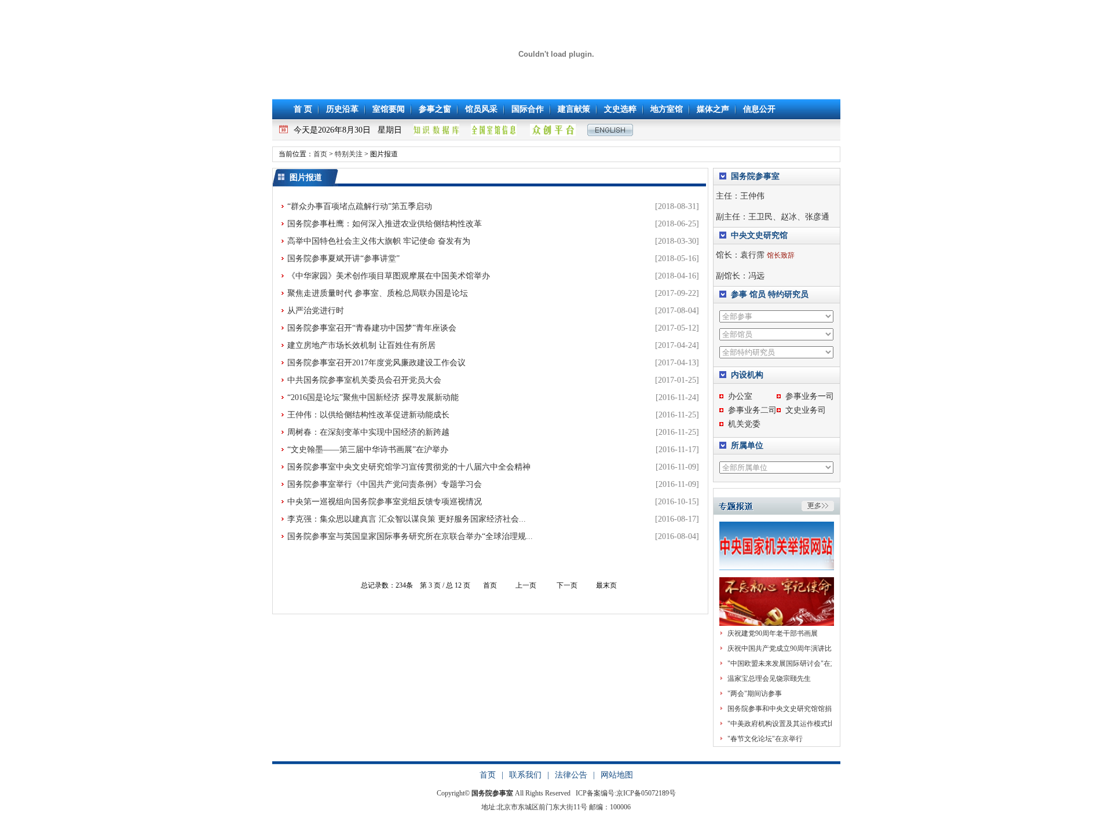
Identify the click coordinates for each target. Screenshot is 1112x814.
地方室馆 (666, 109)
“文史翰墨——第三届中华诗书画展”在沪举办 (367, 449)
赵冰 (789, 216)
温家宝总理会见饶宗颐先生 (769, 678)
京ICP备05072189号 (646, 793)
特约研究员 (788, 294)
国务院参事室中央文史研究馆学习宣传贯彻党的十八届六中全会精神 (409, 467)
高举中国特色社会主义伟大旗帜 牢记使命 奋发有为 (378, 241)
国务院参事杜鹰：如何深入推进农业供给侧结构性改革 (384, 223)
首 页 (303, 109)
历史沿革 (342, 109)
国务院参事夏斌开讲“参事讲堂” (343, 258)
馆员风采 (481, 109)
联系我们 (525, 775)
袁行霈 (752, 255)
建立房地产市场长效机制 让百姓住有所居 (361, 345)
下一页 (567, 585)
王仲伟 (752, 196)
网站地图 (617, 775)
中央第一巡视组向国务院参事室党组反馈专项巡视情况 (384, 501)
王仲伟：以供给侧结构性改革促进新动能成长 (368, 414)
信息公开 (759, 109)
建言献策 (574, 109)
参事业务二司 (752, 410)
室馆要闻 (388, 109)
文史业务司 (805, 410)
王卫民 (760, 216)
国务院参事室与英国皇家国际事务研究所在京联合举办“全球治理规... (410, 536)
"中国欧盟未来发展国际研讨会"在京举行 (789, 663)
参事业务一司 (809, 396)
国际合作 (527, 109)
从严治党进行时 (315, 310)
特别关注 (349, 154)
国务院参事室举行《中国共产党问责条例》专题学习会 (384, 484)
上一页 (525, 585)
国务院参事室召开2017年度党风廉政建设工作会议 (376, 362)
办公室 (740, 396)
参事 (739, 294)
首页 (320, 154)
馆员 (757, 294)
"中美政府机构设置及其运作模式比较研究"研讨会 (803, 724)
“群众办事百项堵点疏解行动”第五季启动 (359, 206)
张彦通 (817, 216)
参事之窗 (435, 109)
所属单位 (747, 445)
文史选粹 (620, 109)
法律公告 (571, 775)
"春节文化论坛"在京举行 (765, 739)
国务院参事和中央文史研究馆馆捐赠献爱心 (793, 709)
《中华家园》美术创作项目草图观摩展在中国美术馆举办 (388, 276)
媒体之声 (713, 109)
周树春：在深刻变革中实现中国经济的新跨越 (368, 432)
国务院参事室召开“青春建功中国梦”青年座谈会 (371, 328)
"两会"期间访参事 (754, 694)
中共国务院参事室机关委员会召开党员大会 (364, 380)
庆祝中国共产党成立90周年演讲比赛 (783, 648)
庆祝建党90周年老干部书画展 (772, 633)
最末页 (606, 585)
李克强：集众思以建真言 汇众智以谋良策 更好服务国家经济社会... (406, 519)
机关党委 (744, 424)
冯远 (756, 276)
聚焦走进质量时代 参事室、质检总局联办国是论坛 (377, 293)
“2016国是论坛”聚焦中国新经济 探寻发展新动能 (373, 397)
